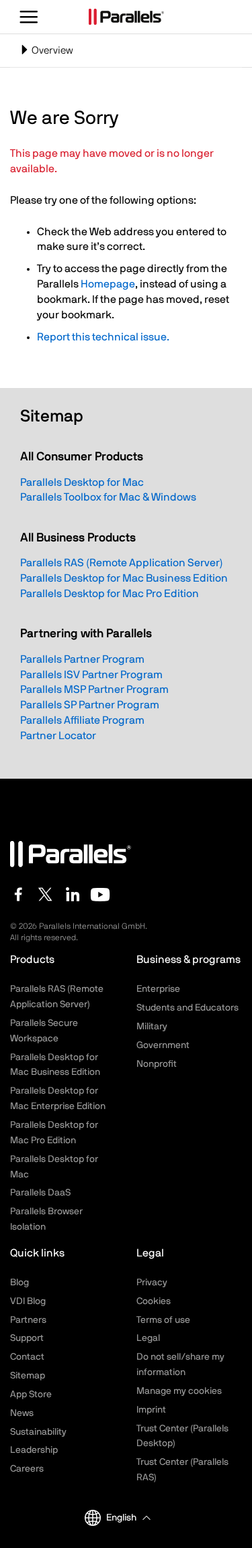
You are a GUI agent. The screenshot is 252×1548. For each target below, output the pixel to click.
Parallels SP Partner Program (89, 705)
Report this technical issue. (103, 337)
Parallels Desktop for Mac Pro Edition (109, 593)
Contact (27, 1357)
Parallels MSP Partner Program (94, 689)
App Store (31, 1394)
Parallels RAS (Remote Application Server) (121, 563)
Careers (27, 1469)
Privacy (151, 1282)
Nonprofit (156, 1064)
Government (163, 1045)
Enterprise (158, 989)
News (22, 1413)
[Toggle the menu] (29, 16)
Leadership (34, 1450)
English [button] (121, 1518)
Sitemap (27, 1375)
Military (151, 1026)
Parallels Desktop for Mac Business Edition (124, 578)
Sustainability (38, 1432)
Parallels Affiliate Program (82, 720)
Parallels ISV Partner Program (91, 674)
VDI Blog (28, 1301)
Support (27, 1338)
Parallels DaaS (40, 1193)
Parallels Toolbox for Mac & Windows (108, 497)
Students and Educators (187, 1008)
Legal (148, 1338)
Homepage (108, 284)
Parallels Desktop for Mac (82, 482)
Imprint (151, 1410)
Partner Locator (58, 735)
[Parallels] (126, 17)
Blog (19, 1282)
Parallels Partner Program (82, 659)
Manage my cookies (179, 1391)
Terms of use (163, 1320)
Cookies (153, 1301)
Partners (28, 1320)
